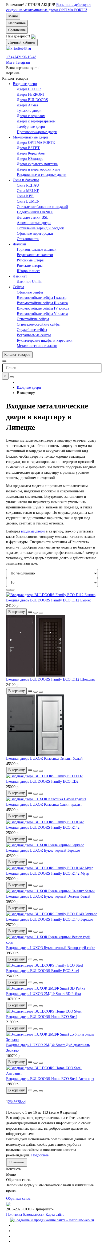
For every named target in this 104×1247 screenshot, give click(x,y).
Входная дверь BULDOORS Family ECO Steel (42, 971)
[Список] (12, 589)
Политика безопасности (25, 1215)
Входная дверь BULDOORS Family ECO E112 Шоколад (50, 679)
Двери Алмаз (27, 105)
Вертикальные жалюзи (35, 255)
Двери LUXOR (29, 89)
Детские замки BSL (33, 217)
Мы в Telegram (18, 62)
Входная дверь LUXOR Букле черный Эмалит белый (48, 896)
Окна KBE (25, 196)
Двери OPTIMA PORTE (36, 143)
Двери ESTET (28, 148)
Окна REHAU (28, 185)
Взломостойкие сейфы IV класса (43, 308)
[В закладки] (35, 612)
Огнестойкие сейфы (33, 319)
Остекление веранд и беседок (40, 228)
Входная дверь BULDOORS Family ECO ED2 (42, 781)
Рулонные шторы (30, 260)
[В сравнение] (41, 612)
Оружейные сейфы (32, 330)
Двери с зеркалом (31, 116)
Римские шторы (29, 266)
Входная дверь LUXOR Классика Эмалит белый (44, 758)
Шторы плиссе (28, 271)
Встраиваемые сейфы (34, 335)
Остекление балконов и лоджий (42, 207)
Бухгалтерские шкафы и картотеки (45, 340)
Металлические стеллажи (37, 346)
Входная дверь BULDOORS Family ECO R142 (42, 827)
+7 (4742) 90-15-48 (21, 57)
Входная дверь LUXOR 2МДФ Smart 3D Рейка (43, 994)
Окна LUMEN (28, 201)
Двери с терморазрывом (36, 121)
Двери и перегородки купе (38, 169)
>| (24, 1102)
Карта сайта (55, 1215)
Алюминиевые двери (34, 223)
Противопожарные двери (37, 132)
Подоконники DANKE (35, 212)
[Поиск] (12, 377)
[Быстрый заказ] (30, 612)
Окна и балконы (26, 180)
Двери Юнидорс (30, 159)
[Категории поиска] (4, 361)
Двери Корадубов (31, 153)
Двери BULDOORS (32, 100)
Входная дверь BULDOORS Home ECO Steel (41, 1017)
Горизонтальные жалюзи (37, 250)
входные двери (33, 531)
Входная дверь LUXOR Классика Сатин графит (44, 804)
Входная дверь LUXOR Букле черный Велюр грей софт (50, 948)
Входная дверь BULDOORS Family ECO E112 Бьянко (48, 600)
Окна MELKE (28, 191)
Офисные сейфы (30, 292)
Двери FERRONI (30, 94)
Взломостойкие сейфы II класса (42, 303)
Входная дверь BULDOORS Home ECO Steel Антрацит (50, 1079)
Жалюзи (19, 244)
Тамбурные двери (31, 127)
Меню (13, 16)
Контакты (13, 1169)
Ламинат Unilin (29, 282)
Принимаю (16, 1162)
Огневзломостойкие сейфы (38, 324)
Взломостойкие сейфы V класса (42, 314)
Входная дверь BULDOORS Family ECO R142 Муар (47, 873)
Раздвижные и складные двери (41, 175)
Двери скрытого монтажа (37, 164)
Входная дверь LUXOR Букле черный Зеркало (43, 850)
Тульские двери (29, 111)
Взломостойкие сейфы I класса (41, 298)
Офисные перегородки (35, 233)
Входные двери (25, 84)
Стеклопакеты (28, 239)
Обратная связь (18, 1198)
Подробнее (40, 1155)
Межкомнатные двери (30, 137)
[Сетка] (8, 589)
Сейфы (18, 287)
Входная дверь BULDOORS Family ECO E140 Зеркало (49, 919)
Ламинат (20, 276)
